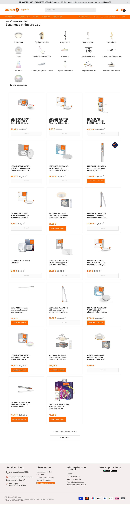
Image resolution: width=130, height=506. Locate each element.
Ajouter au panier (96, 181)
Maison (8, 21)
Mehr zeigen (65, 437)
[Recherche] (70, 10)
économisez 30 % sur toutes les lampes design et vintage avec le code (65, 2)
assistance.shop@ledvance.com (20, 477)
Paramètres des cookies (75, 482)
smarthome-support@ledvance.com (17, 484)
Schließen (127, 2)
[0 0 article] (122, 9)
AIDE (123, 17)
